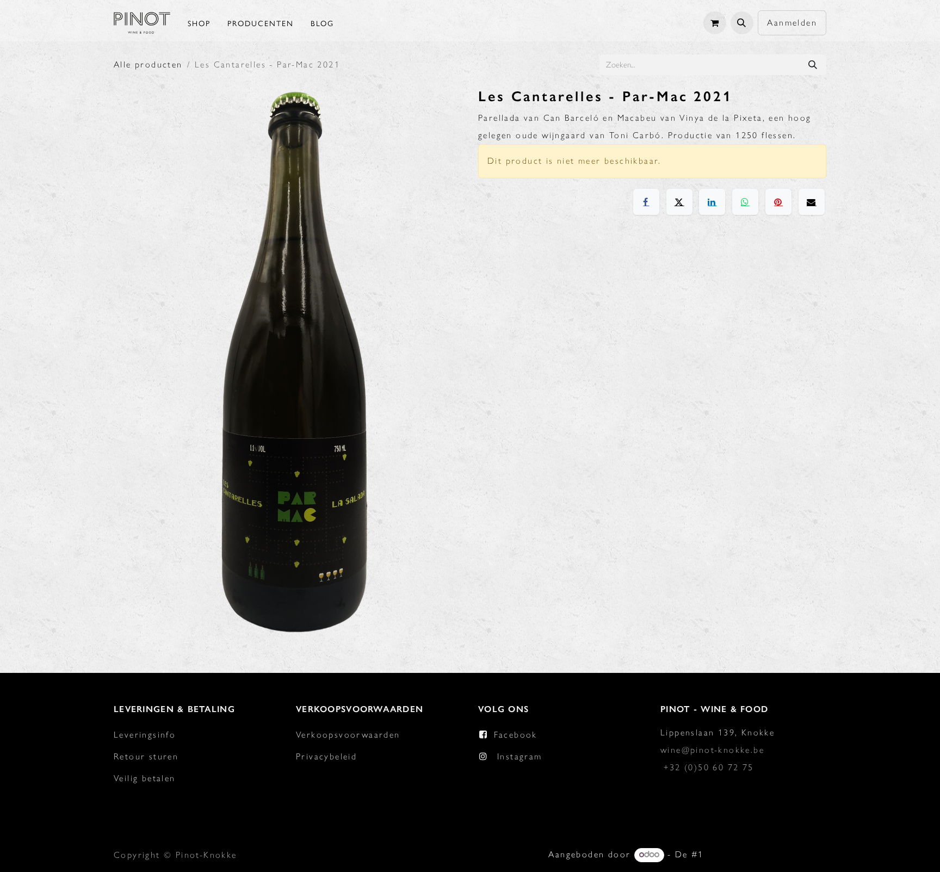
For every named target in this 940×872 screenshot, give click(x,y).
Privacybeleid (326, 756)
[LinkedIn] (712, 202)
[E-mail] (812, 202)
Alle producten (148, 64)
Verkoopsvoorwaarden (348, 734)
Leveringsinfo (145, 734)
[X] (679, 202)
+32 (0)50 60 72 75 (708, 767)
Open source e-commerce (766, 854)
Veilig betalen (145, 778)
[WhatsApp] (745, 202)
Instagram (519, 756)
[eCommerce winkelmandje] (714, 22)
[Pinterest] (778, 202)
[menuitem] (199, 23)
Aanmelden (792, 22)
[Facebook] (646, 202)
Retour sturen (146, 756)
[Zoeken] (812, 64)
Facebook (515, 734)
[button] (742, 22)
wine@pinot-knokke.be (712, 750)
